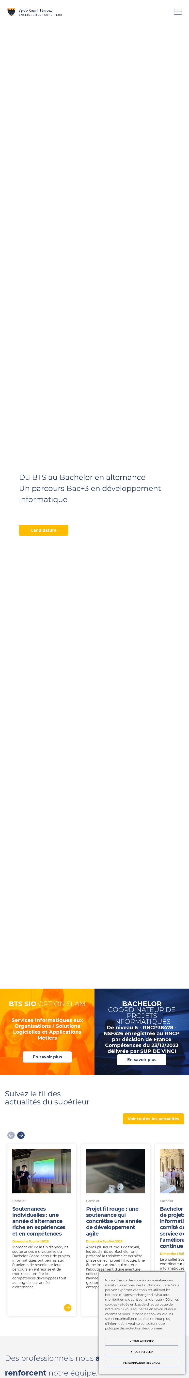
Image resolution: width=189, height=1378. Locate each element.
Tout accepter (143, 1341)
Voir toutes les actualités (153, 1118)
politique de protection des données (133, 1328)
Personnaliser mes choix (141, 1362)
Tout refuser (142, 1352)
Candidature (43, 530)
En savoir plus (47, 1057)
